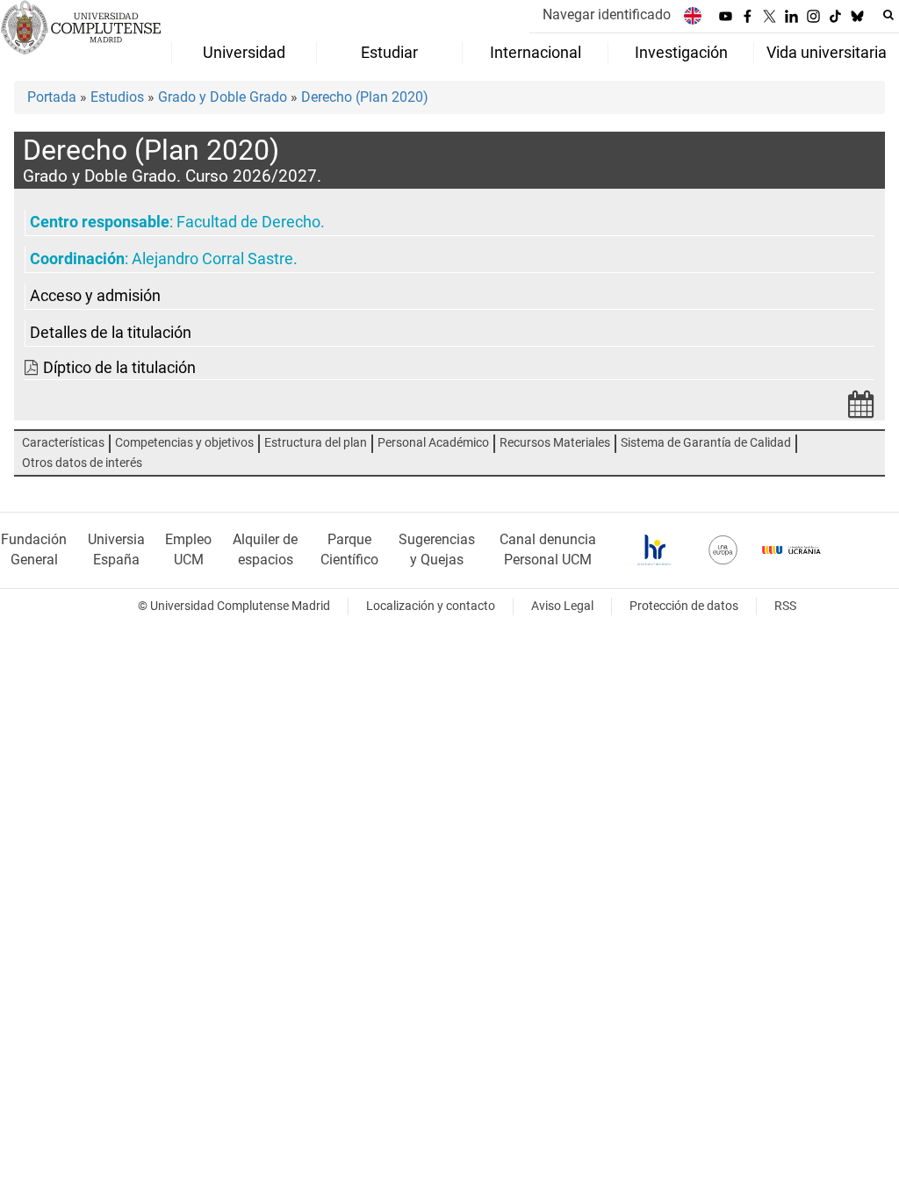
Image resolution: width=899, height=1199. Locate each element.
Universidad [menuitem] (244, 52)
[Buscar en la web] (888, 15)
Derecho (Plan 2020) (364, 97)
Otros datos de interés (82, 463)
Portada (51, 97)
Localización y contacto (430, 606)
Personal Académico (433, 442)
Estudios (117, 97)
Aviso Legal (562, 606)
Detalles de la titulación (110, 332)
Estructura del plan (315, 442)
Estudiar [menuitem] (389, 52)
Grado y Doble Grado (222, 97)
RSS (785, 606)
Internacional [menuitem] (535, 52)
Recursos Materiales (555, 442)
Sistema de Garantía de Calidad (706, 442)
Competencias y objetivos (184, 442)
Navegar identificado (607, 14)
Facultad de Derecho (248, 222)
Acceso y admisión (95, 296)
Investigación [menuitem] (681, 52)
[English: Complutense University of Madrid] (692, 15)
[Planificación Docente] (861, 409)
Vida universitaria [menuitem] (826, 52)
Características (63, 442)
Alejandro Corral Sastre (212, 259)
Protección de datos (683, 606)
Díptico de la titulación (119, 368)
